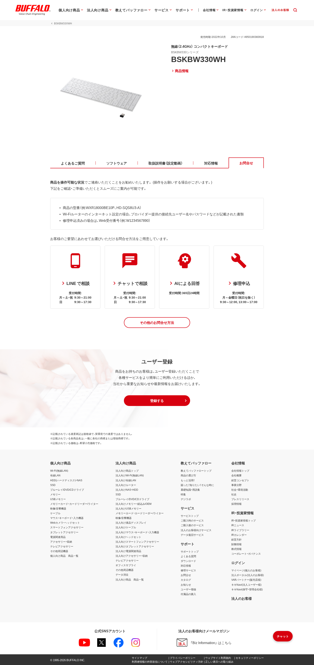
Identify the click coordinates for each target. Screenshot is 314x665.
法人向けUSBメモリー (128, 508)
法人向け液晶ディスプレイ (131, 522)
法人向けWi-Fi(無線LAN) (130, 475)
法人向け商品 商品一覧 (130, 579)
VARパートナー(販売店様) (246, 580)
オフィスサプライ (126, 565)
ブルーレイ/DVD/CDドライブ (67, 490)
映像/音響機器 (58, 508)
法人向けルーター (126, 485)
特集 (183, 494)
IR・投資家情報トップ (243, 520)
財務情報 (236, 544)
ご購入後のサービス (192, 525)
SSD (53, 485)
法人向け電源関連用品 (128, 551)
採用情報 (236, 504)
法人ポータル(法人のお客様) (247, 575)
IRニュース (237, 525)
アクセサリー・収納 (61, 542)
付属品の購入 (188, 594)
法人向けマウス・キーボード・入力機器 (137, 532)
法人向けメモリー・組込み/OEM (133, 504)
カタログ (186, 580)
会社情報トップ (240, 470)
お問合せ (186, 575)
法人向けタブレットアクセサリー (135, 546)
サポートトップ (190, 551)
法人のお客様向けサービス (196, 530)
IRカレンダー (239, 535)
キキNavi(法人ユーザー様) (246, 585)
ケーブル (55, 513)
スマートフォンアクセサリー (67, 527)
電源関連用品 (58, 537)
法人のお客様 (241, 598)
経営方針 (236, 539)
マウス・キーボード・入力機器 (67, 518)
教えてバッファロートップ (196, 470)
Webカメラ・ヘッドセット (65, 522)
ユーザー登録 (188, 589)
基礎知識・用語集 (190, 490)
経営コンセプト (240, 480)
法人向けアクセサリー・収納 (132, 556)
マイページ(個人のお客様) (246, 570)
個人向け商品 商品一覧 (64, 556)
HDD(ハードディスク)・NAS (66, 480)
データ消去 (122, 574)
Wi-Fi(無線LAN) (59, 470)
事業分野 (236, 485)
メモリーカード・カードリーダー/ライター (74, 504)
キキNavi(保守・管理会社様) (247, 589)
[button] (157, 322)
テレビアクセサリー (61, 546)
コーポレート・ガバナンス (246, 553)
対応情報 (186, 565)
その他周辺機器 (59, 551)
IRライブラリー (240, 530)
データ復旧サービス (192, 535)
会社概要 (236, 475)
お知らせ (186, 585)
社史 (233, 494)
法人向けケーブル (126, 527)
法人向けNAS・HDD (127, 490)
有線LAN (55, 475)
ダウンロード (188, 561)
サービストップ (190, 516)
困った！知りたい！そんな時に (197, 485)
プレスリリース (240, 499)
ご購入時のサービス (192, 520)
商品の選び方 (188, 475)
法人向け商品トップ (127, 470)
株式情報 (236, 549)
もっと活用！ (188, 480)
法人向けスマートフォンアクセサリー (137, 542)
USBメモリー (58, 499)
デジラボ (186, 499)
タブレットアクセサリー (64, 532)
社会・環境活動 (239, 490)
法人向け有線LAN (126, 480)
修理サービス (188, 570)
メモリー (55, 494)
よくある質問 (188, 556)
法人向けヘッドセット (128, 537)
